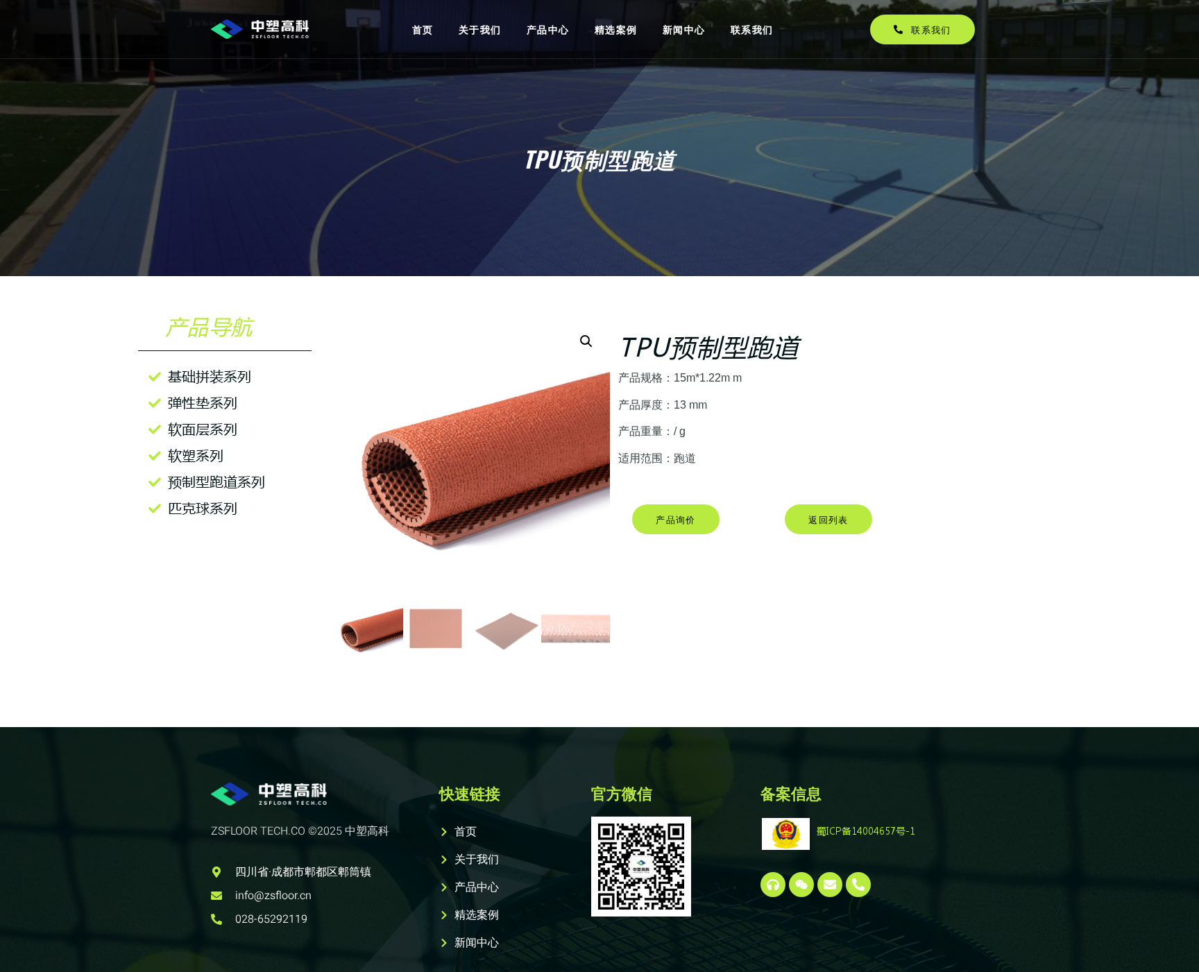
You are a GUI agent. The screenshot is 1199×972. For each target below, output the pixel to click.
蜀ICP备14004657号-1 (866, 830)
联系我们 (752, 29)
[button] (586, 341)
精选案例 (616, 29)
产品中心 (548, 29)
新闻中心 (684, 29)
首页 (423, 29)
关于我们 (480, 29)
